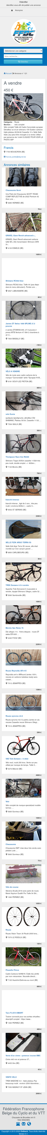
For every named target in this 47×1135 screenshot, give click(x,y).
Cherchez (24, 61)
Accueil (9, 73)
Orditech (24, 1131)
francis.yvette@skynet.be (16, 156)
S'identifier (23, 2)
